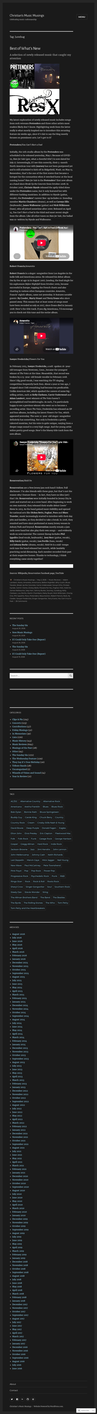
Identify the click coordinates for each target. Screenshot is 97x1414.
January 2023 (18, 1087)
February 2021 (19, 1169)
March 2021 (18, 1165)
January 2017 (18, 1343)
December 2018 (20, 1261)
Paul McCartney (33, 865)
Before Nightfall (48, 582)
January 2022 (19, 1130)
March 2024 (18, 1037)
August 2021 (18, 1147)
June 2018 (17, 1283)
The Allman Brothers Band (24, 897)
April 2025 (17, 991)
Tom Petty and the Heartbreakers (28, 908)
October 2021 (18, 1140)
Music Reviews (55, 580)
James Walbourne (17, 590)
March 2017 (18, 1336)
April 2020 (17, 1204)
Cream (31, 823)
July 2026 (17, 937)
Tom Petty (63, 903)
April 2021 (17, 1162)
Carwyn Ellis (57, 585)
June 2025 (17, 984)
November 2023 (20, 1051)
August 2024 (18, 1019)
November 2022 (20, 1094)
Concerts (16, 723)
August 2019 (18, 1233)
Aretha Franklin (32, 806)
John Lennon (59, 849)
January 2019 (18, 1258)
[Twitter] (12, 1399)
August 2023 (18, 1062)
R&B (62, 876)
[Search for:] (39, 675)
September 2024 (20, 1016)
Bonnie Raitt (30, 812)
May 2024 (17, 1030)
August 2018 (18, 1276)
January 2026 (19, 959)
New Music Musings (22, 632)
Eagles (62, 828)
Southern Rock (62, 887)
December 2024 (20, 1005)
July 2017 (16, 1322)
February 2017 (19, 1340)
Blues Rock (57, 806)
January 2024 (19, 1044)
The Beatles (59, 897)
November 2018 (20, 1265)
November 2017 (20, 1308)
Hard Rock (42, 844)
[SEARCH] (70, 675)
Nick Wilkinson (59, 593)
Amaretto (27, 582)
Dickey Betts (33, 588)
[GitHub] (28, 1399)
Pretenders (34, 596)
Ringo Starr (16, 881)
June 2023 (17, 1069)
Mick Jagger (48, 860)
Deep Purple (32, 828)
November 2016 (20, 1350)
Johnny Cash (38, 855)
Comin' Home (22, 588)
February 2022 (19, 1126)
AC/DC (14, 801)
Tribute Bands (19, 765)
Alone (20, 582)
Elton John (16, 833)
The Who (50, 903)
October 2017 (18, 1311)
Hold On (67, 588)
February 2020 (19, 1212)
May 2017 (17, 1329)
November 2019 (20, 1222)
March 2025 (18, 994)
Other (15, 751)
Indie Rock (56, 844)
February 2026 (19, 955)
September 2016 (20, 1358)
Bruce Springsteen (49, 812)
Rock (65, 596)
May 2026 (17, 944)
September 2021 (20, 1144)
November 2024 (20, 1009)
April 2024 (17, 1033)
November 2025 (20, 966)
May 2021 (17, 1158)
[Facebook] (17, 1399)
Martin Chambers (34, 593)
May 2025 (17, 987)
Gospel (14, 844)
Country (59, 817)
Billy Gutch (60, 582)
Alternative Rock (51, 801)
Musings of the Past (22, 748)
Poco (27, 596)
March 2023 (18, 1080)
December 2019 (20, 1219)
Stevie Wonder (32, 892)
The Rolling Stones (33, 903)
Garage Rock (45, 839)
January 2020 (19, 1215)
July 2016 (16, 1365)
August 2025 (18, 977)
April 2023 (17, 1076)
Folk (61, 588)
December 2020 (20, 1176)
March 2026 (18, 952)
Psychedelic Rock (40, 876)
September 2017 (20, 1315)
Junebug (58, 590)
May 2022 (17, 1115)
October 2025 (19, 969)
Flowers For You (45, 588)
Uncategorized (19, 769)
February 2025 (19, 998)
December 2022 (20, 1090)
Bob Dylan (16, 812)
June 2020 (17, 1197)
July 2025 (17, 980)
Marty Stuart (47, 593)
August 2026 (18, 934)
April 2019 (17, 1247)
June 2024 (17, 1026)
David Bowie (17, 828)
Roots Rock (53, 881)
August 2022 (18, 1105)
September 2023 (20, 1058)
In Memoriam (19, 733)
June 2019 (17, 1240)
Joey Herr (29, 590)
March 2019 (18, 1251)
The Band (45, 897)
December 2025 (20, 962)
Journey (49, 590)
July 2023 (16, 1066)
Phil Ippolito (19, 596)
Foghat (56, 588)
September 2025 (20, 973)
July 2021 (16, 1151)
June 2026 (17, 941)
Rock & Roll (38, 881)
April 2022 (17, 1119)
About (13, 1384)
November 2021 (20, 1137)
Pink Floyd (16, 871)
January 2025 (19, 1001)
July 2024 (17, 1023)
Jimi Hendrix (43, 849)
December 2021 (20, 1133)
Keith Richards (55, 855)
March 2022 (18, 1123)
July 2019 (16, 1236)
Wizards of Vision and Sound (26, 773)
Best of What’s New (25, 48)
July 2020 (17, 1194)
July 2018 (16, 1279)
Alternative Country (30, 801)
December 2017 (19, 1304)
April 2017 (17, 1333)
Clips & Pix (17, 719)
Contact (14, 1390)
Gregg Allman (27, 844)
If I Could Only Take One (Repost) (29, 639)
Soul (49, 887)
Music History (19, 740)
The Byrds (16, 903)
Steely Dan (16, 892)
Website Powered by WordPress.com (48, 1406)
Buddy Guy (16, 817)
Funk (33, 839)
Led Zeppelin (17, 860)
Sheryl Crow (17, 887)
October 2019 (19, 1226)
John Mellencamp (20, 855)
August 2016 (18, 1361)
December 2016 (20, 1347)
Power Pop (49, 871)
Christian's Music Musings (27, 15)
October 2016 (19, 1354)
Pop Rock (36, 871)
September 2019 (20, 1229)
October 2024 (19, 1012)
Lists (14, 737)
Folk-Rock (23, 839)
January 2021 (18, 1172)
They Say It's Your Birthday (26, 762)
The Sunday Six (20, 625)
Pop (26, 871)
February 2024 (19, 1041)
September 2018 (20, 1272)
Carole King (31, 817)
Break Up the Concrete (26, 585)
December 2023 (20, 1048)
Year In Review (19, 776)
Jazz (32, 849)
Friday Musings (20, 730)
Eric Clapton (46, 833)
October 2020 (19, 1183)
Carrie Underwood (43, 585)
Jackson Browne (19, 849)
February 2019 (19, 1254)
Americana (36, 582)
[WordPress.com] (33, 1399)
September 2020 (20, 1187)
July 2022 (17, 1108)
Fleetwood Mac (63, 833)
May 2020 (17, 1201)
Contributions (19, 726)
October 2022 (19, 1098)
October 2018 (18, 1269)
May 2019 (17, 1244)
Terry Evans (52, 598)
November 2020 (20, 1179)
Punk (54, 876)
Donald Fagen (49, 828)
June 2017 (17, 1325)
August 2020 (18, 1190)
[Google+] (22, 1399)
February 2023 (19, 1083)
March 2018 (18, 1293)
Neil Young (62, 860)
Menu (81, 17)
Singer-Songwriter (39, 598)
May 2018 (17, 1286)
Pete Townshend (52, 865)
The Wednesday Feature (24, 758)
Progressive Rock (19, 876)
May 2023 (17, 1073)
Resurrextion (45, 596)
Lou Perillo (22, 593)
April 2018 (17, 1290)
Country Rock (18, 823)
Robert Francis (57, 596)
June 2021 (17, 1155)
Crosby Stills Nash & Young (50, 823)
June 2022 (17, 1112)
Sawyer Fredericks (23, 598)
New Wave (16, 865)
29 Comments (21, 601)
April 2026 (17, 948)
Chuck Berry (46, 817)
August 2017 (18, 1318)
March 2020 (18, 1208)
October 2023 (19, 1055)
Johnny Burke (40, 590)
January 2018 (18, 1301)
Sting (45, 892)
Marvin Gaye (33, 860)
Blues (45, 806)
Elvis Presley (31, 833)
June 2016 (17, 1368)
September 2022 (20, 1101)
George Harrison (63, 839)
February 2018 (19, 1297)
